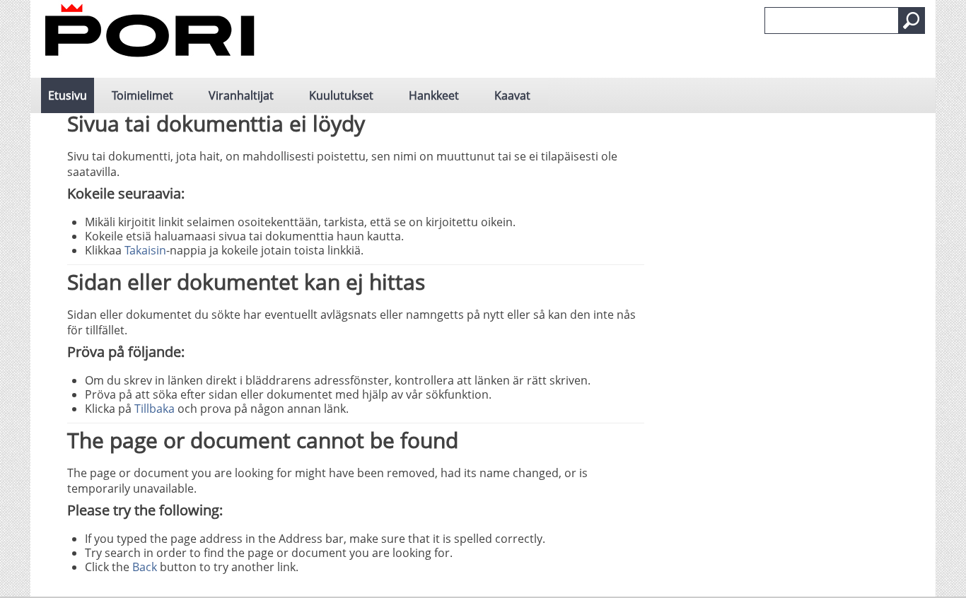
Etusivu (67, 95)
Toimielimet (142, 95)
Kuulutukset (341, 95)
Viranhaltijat (241, 95)
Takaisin (145, 250)
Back (144, 567)
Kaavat (512, 95)
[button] (911, 20)
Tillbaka (154, 408)
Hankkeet (434, 95)
